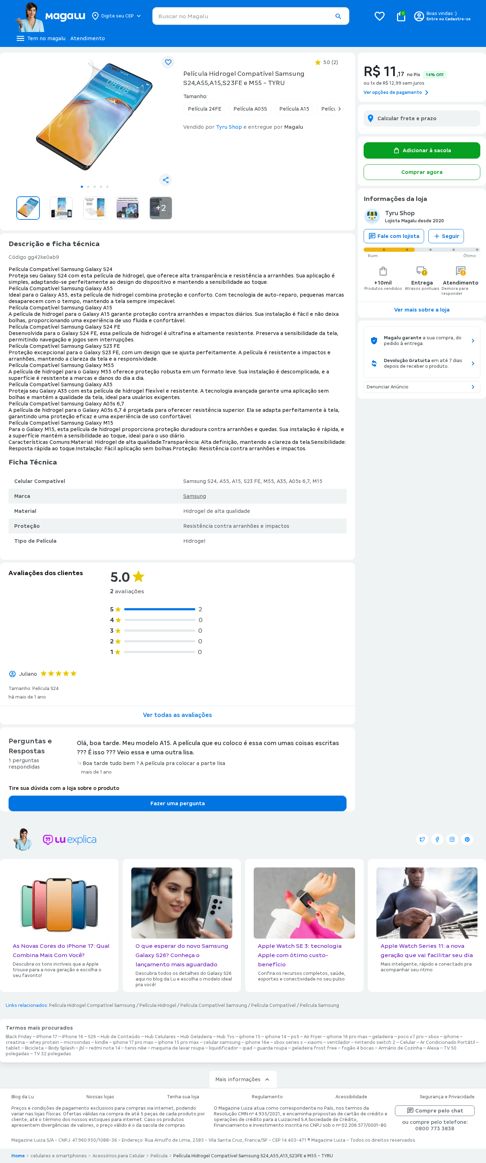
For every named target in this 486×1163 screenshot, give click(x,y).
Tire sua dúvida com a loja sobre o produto (64, 788)
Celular (408, 1042)
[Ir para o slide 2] (88, 187)
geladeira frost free (314, 1048)
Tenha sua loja (183, 1096)
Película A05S (250, 109)
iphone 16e (257, 1042)
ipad (247, 1048)
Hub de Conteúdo (120, 1036)
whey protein (44, 1042)
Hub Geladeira (196, 1036)
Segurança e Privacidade (447, 1096)
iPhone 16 (72, 1036)
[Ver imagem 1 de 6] (94, 119)
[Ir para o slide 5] (107, 187)
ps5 (295, 1036)
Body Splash (61, 1048)
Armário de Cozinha (400, 1048)
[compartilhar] (165, 180)
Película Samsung (319, 1005)
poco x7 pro (411, 1036)
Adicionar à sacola (427, 150)
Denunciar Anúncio (387, 386)
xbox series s (288, 1042)
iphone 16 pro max (347, 1036)
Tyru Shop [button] (229, 127)
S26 (92, 1036)
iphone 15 (249, 1036)
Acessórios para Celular (119, 1155)
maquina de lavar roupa (177, 1048)
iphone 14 (275, 1036)
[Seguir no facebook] (437, 839)
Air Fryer (313, 1036)
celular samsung (222, 1042)
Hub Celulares (160, 1036)
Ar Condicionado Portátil (447, 1042)
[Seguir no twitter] (422, 839)
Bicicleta (34, 1048)
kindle (101, 1042)
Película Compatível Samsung (213, 1005)
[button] (338, 16)
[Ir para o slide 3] (95, 187)
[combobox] (250, 16)
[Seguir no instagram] (452, 839)
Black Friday (19, 1036)
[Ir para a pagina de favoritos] (379, 16)
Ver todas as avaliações (177, 715)
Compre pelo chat (439, 1111)
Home (18, 1155)
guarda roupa (272, 1048)
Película (159, 1155)
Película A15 (294, 109)
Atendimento (87, 38)
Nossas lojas (100, 1096)
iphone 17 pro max (133, 1042)
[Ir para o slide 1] (82, 187)
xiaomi (314, 1042)
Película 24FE (204, 109)
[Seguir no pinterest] (467, 839)
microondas (77, 1042)
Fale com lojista (398, 236)
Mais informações (237, 1079)
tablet (13, 1048)
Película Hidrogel (157, 1005)
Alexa (433, 1048)
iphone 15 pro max (178, 1042)
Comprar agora (422, 172)
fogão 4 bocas (358, 1048)
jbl (81, 1048)
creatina (15, 1042)
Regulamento (267, 1096)
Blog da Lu (22, 1096)
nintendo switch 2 (375, 1042)
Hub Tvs (225, 1036)
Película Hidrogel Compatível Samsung (92, 1005)
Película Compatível (273, 1005)
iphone (451, 1036)
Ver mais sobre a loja (422, 310)
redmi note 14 (104, 1048)
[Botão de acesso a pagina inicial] (50, 16)
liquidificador (223, 1048)
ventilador (338, 1042)
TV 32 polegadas (52, 1053)
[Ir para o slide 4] (101, 187)
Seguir (450, 236)
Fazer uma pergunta (177, 803)
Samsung (194, 496)
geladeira (382, 1036)
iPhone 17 (46, 1036)
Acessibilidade (351, 1096)
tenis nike (136, 1048)
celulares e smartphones (59, 1155)
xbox (433, 1036)
